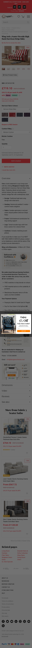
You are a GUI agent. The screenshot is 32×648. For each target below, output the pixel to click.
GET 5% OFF (24, 331)
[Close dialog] (30, 315)
